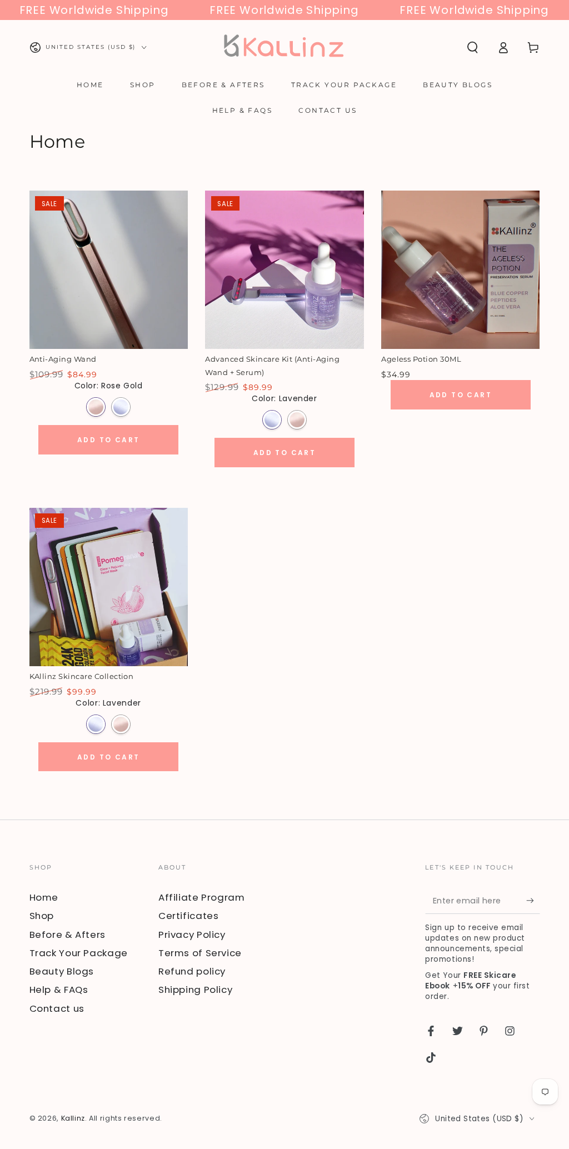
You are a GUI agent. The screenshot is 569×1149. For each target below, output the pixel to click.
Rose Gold (96, 407)
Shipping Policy (195, 989)
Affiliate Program (201, 897)
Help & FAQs (58, 989)
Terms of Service (200, 953)
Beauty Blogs (61, 971)
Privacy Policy (192, 934)
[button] (472, 47)
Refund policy (192, 971)
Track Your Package (78, 953)
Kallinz (73, 1118)
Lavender (121, 407)
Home (44, 897)
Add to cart (108, 439)
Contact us (56, 1008)
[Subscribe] (533, 900)
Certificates (188, 915)
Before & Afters (67, 934)
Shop (41, 915)
